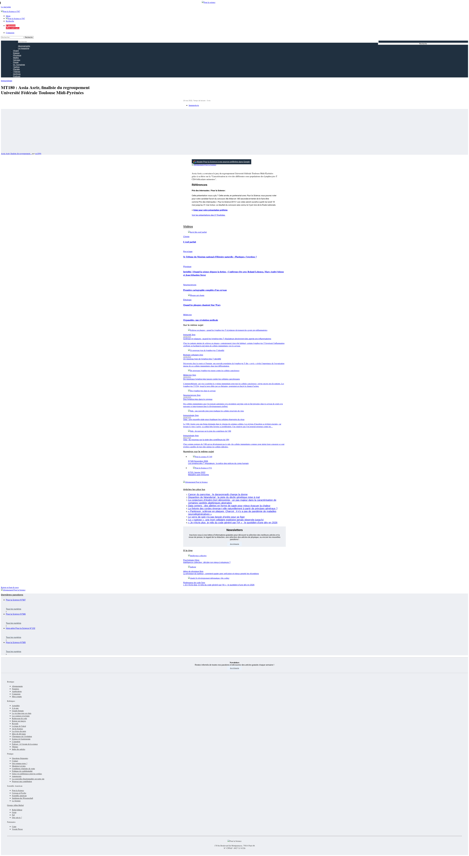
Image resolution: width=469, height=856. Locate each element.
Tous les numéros (13, 609)
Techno (16, 67)
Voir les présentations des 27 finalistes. (208, 215)
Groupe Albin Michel (15, 805)
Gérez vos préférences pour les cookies (27, 773)
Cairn (14, 826)
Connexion (10, 32)
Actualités (16, 705)
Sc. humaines (19, 64)
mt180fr (38, 153)
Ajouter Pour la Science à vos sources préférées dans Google (223, 162)
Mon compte (17, 696)
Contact (15, 760)
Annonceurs (16, 776)
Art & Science (17, 728)
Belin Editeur (17, 809)
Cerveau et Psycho (19, 793)
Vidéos (188, 226)
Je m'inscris (234, 668)
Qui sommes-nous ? (19, 763)
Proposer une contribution (22, 781)
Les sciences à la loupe (21, 715)
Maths (16, 58)
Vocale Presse (17, 829)
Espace (16, 53)
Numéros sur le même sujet (198, 451)
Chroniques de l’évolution (22, 736)
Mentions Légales (19, 766)
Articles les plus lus (194, 489)
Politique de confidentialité (22, 771)
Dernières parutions (12, 594)
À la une (15, 708)
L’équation (16, 741)
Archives (17, 74)
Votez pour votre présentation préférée (210, 210)
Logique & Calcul (19, 726)
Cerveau (16, 60)
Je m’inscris (234, 544)
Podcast (16, 76)
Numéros (15, 688)
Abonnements (24, 46)
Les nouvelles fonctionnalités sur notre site (28, 778)
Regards (15, 723)
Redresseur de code (19, 718)
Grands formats (18, 710)
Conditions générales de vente (23, 768)
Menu (8, 16)
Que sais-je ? (17, 817)
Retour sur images (19, 721)
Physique (17, 55)
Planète (16, 69)
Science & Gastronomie (21, 739)
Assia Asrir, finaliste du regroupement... (16, 153)
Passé (15, 62)
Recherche (10, 21)
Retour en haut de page (10, 587)
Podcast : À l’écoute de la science (25, 744)
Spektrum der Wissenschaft (22, 798)
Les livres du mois (19, 731)
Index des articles (18, 749)
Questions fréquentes (20, 758)
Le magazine (23, 48)
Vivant (16, 51)
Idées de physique (19, 733)
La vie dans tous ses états (21, 713)
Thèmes (16, 71)
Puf (13, 815)
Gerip (14, 812)
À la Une (188, 550)
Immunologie (6, 81)
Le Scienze (16, 800)
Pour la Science (18, 790)
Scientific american (19, 795)
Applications (17, 691)
